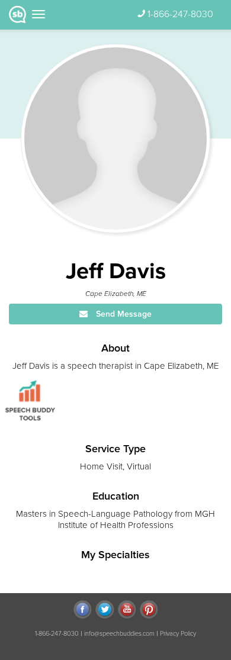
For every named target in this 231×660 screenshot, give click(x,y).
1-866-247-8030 (180, 14)
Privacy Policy (178, 634)
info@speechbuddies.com (119, 634)
